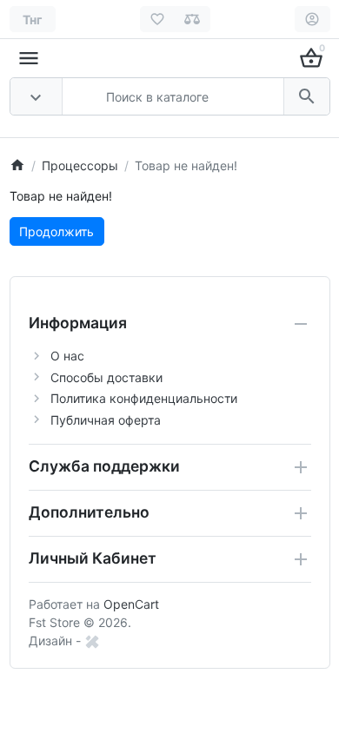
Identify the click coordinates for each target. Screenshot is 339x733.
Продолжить (56, 231)
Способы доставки (106, 377)
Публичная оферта (105, 420)
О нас (67, 355)
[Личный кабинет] (312, 19)
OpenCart (131, 604)
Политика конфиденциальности (143, 398)
